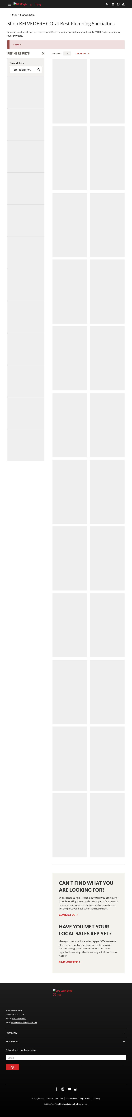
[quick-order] (118, 4)
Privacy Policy (37, 1098)
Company (11, 1033)
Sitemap (97, 1098)
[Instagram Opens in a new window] (62, 1089)
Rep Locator (85, 1098)
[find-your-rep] (113, 4)
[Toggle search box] (107, 4)
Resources (12, 1041)
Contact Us (67, 914)
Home (14, 15)
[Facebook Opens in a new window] (56, 1089)
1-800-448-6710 (19, 1018)
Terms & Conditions (55, 1098)
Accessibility (71, 1098)
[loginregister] (123, 4)
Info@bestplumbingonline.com (24, 1022)
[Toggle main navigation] (9, 4)
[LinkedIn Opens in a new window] (75, 1089)
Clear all (81, 53)
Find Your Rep (68, 962)
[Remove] (68, 53)
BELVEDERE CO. (27, 15)
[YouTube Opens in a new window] (69, 1089)
